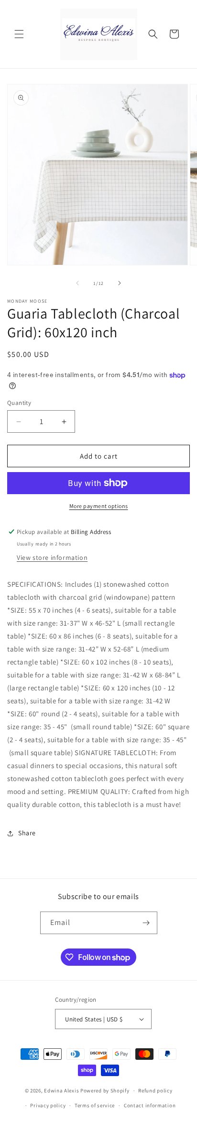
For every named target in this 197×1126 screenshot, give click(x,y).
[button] (19, 34)
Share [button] (27, 833)
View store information (52, 557)
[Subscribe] (146, 923)
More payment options (98, 506)
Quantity (19, 403)
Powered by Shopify (105, 1090)
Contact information (149, 1105)
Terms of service (95, 1105)
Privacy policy (48, 1105)
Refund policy (155, 1090)
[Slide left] (77, 283)
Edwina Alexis (61, 1090)
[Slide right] (119, 283)
